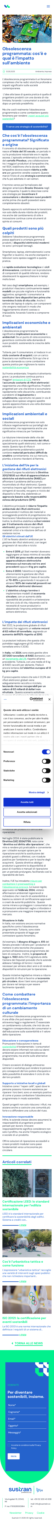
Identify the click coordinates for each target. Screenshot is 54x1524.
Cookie (40, 1512)
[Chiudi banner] (49, 699)
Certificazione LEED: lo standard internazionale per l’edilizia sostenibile (25, 1205)
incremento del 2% (16, 658)
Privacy (29, 1512)
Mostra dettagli (37, 792)
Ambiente (39, 71)
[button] (48, 6)
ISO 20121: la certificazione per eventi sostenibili (24, 1320)
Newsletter (16, 1512)
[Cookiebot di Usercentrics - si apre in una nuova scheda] (31, 699)
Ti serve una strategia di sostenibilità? (27, 126)
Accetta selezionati (27, 812)
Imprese (48, 71)
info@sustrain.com (40, 1505)
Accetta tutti (27, 802)
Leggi (22, 1225)
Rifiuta (27, 822)
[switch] (46, 761)
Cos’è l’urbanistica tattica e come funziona (22, 1263)
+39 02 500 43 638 (42, 1499)
